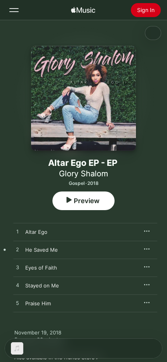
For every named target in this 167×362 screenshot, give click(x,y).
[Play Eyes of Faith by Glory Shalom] (17, 267)
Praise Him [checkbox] (38, 303)
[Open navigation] (14, 10)
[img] (83, 10)
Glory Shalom (83, 173)
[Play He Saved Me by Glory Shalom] (17, 249)
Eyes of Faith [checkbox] (41, 268)
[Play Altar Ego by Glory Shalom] (17, 231)
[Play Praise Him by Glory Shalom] (17, 303)
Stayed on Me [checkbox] (42, 285)
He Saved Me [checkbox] (41, 250)
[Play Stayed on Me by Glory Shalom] (17, 285)
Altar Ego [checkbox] (36, 232)
